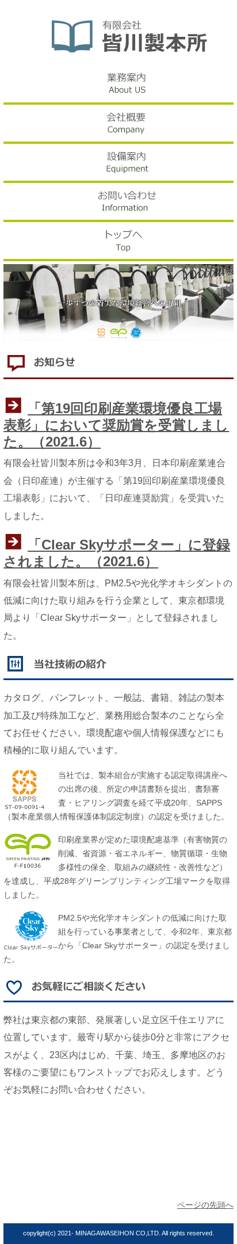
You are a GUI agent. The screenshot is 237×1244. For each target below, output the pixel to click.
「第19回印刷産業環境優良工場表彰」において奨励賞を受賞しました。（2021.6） (116, 424)
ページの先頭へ (205, 1205)
